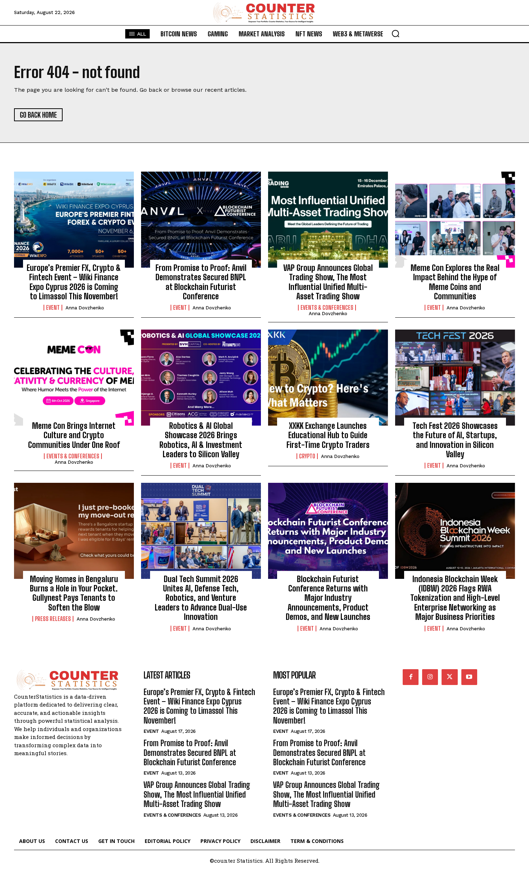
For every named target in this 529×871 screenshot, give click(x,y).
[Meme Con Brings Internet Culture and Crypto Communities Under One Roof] (74, 377)
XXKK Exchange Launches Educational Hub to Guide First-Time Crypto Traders (328, 435)
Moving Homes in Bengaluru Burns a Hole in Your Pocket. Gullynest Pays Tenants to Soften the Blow (74, 593)
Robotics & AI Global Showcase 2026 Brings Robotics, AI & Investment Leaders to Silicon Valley (200, 440)
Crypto (307, 456)
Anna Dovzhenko (84, 307)
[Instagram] (430, 677)
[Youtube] (469, 677)
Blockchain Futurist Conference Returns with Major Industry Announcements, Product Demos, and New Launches (328, 598)
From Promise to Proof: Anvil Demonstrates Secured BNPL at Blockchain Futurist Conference (201, 282)
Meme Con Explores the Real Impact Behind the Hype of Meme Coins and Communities (455, 282)
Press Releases (53, 619)
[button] (395, 33)
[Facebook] (411, 677)
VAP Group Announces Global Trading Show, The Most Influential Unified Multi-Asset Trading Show (328, 282)
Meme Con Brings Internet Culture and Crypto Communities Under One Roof (74, 435)
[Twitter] (449, 677)
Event (53, 307)
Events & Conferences (326, 307)
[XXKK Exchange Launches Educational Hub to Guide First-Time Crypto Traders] (328, 377)
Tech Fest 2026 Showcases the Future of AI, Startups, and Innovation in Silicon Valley (455, 440)
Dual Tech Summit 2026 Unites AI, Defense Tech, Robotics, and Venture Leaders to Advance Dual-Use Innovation (201, 598)
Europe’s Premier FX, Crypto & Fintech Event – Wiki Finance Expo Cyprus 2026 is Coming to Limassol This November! (74, 282)
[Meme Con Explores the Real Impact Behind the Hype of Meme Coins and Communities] (455, 219)
